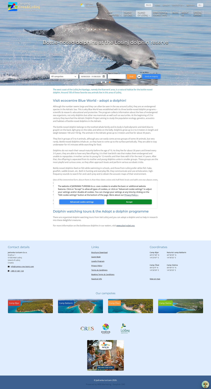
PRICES (148, 5)
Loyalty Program (97, 261)
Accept (129, 202)
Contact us (177, 5)
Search (191, 5)
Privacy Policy (96, 265)
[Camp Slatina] (180, 312)
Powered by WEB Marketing (98, 384)
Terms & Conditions (99, 270)
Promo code (113, 72)
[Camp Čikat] (130, 312)
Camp (52, 72)
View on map (155, 279)
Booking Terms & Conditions (102, 274)
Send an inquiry (151, 76)
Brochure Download (99, 252)
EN (200, 5)
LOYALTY (166, 5)
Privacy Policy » (131, 195)
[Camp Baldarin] (80, 312)
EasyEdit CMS (119, 384)
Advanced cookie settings (82, 202)
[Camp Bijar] (30, 312)
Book (131, 76)
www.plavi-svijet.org (125, 225)
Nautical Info (96, 279)
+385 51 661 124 (17, 271)
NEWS (157, 5)
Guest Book (95, 257)
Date (81, 72)
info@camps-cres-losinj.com (22, 266)
